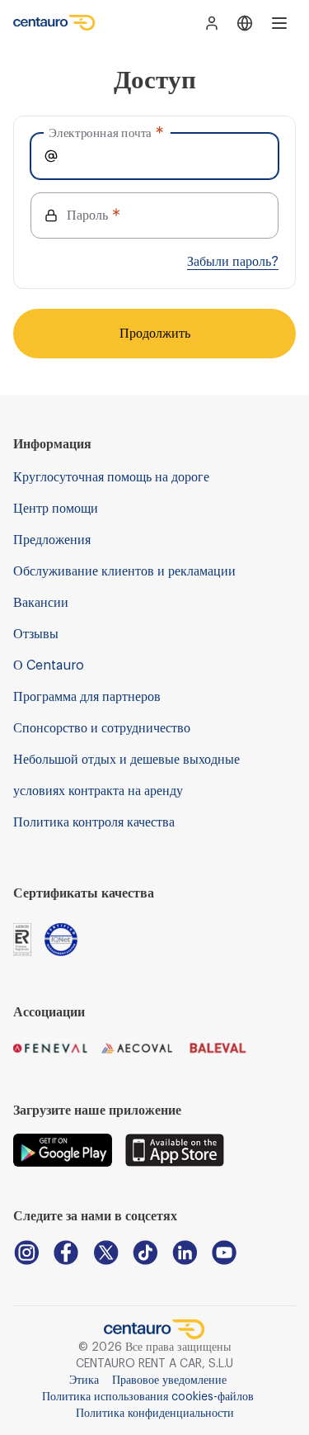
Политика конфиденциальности (155, 1413)
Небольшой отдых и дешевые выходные (126, 759)
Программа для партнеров (87, 696)
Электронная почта (100, 132)
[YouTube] (224, 1252)
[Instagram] (26, 1252)
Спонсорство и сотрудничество (101, 728)
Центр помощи (55, 508)
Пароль (87, 215)
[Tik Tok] (145, 1252)
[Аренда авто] (54, 23)
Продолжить (154, 333)
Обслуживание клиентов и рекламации (124, 571)
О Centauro (48, 665)
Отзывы (36, 634)
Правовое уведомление (169, 1380)
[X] (105, 1252)
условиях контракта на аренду (98, 791)
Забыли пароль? (233, 261)
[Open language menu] (245, 23)
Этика (84, 1380)
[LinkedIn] (184, 1252)
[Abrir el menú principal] (279, 23)
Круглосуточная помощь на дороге (111, 477)
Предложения (52, 540)
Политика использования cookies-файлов (148, 1397)
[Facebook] (66, 1252)
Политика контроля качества (94, 822)
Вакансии (40, 602)
